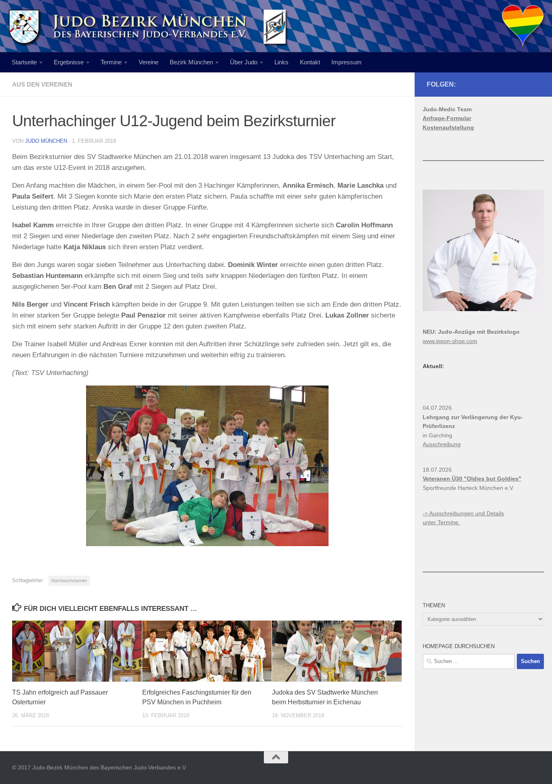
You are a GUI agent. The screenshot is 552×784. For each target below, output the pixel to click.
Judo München (46, 141)
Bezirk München (191, 62)
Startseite (24, 62)
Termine (111, 62)
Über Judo (243, 62)
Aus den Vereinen (42, 84)
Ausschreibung (442, 444)
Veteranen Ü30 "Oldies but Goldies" (472, 478)
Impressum (346, 62)
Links (281, 62)
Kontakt (310, 62)
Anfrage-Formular (447, 118)
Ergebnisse (69, 62)
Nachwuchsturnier (69, 580)
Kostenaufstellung (448, 127)
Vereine (148, 62)
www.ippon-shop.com (450, 341)
